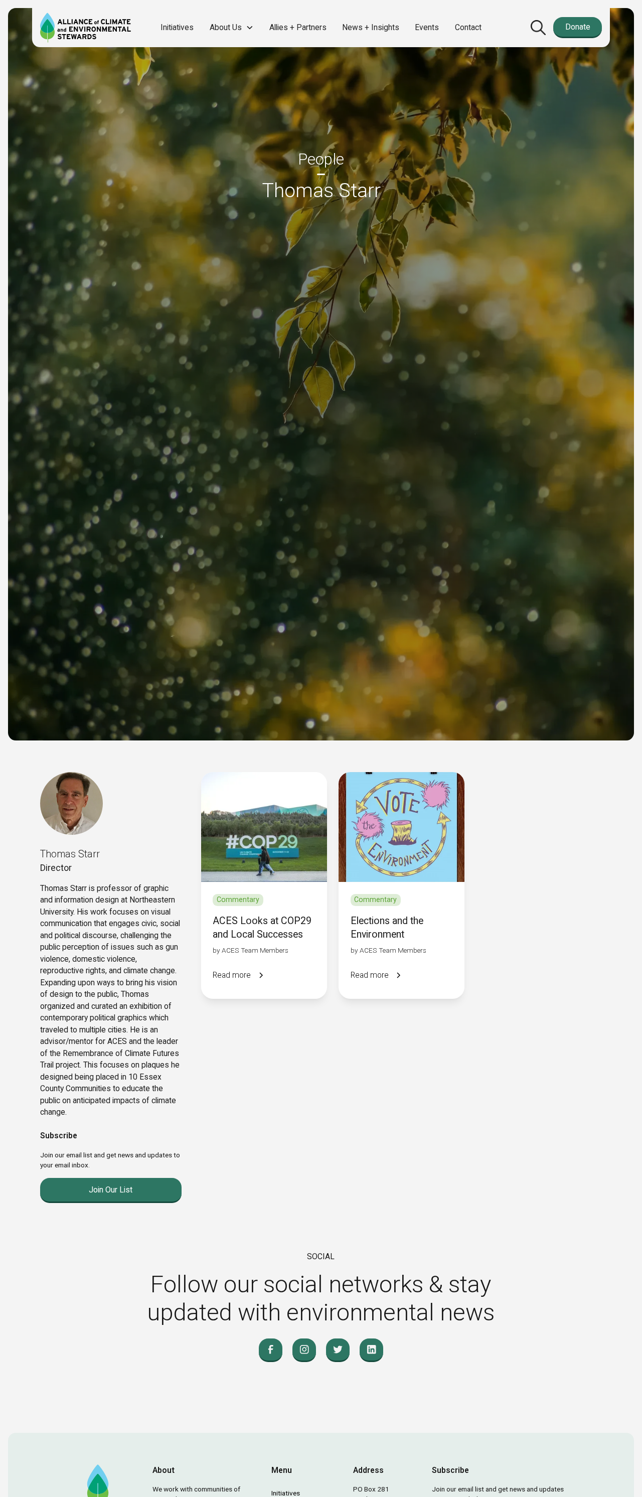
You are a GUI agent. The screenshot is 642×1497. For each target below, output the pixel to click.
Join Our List (110, 1189)
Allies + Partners (298, 27)
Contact (468, 27)
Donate (577, 27)
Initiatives (177, 27)
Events (427, 27)
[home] (85, 28)
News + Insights (370, 27)
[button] (231, 27)
